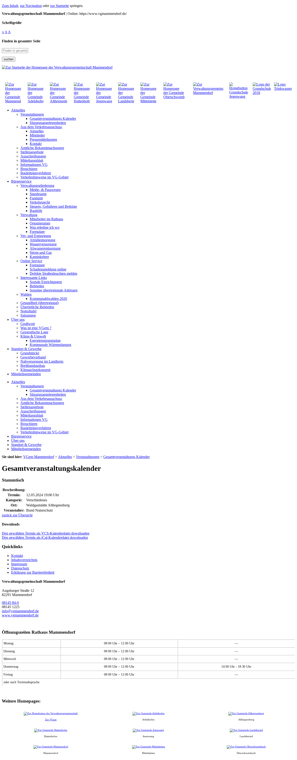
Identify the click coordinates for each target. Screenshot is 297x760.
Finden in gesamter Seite (21, 41)
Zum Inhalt (10, 6)
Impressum (19, 564)
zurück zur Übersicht (17, 515)
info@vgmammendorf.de (20, 611)
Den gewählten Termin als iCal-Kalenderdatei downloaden (45, 537)
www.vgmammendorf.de (20, 615)
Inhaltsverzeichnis (24, 560)
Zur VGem (51, 719)
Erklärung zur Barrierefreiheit (32, 572)
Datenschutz (20, 568)
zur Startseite (59, 6)
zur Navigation (31, 6)
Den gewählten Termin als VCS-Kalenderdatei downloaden (45, 533)
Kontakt (17, 556)
